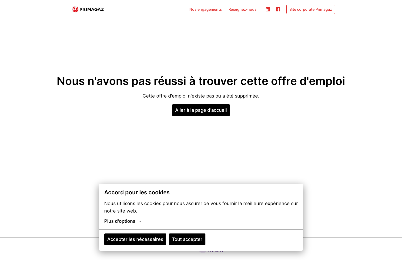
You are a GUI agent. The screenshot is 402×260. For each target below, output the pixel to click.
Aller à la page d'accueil (201, 110)
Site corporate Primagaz (310, 9)
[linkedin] (267, 9)
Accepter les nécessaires (135, 239)
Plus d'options (119, 221)
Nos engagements (205, 9)
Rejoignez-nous (242, 9)
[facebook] (278, 9)
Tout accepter (187, 239)
